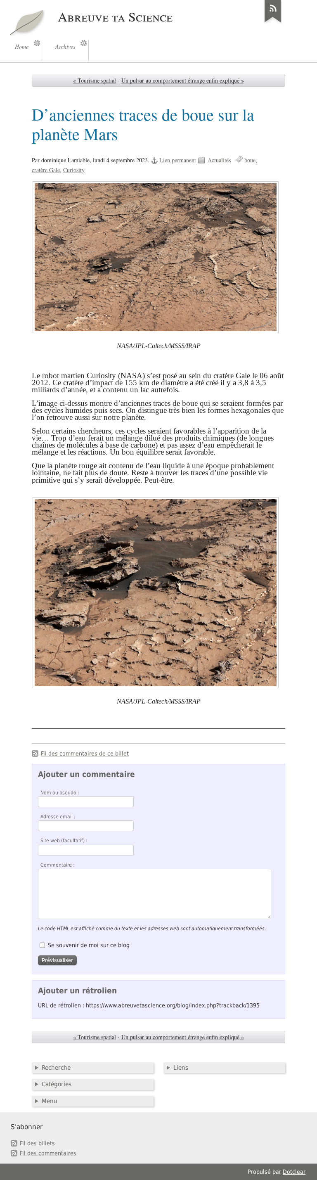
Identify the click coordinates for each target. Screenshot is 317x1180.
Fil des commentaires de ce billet (85, 753)
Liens (180, 1067)
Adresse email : (58, 817)
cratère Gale (46, 170)
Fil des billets (37, 1143)
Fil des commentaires (48, 1153)
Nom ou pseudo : (59, 793)
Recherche (56, 1067)
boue (249, 160)
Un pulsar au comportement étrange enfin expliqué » (182, 80)
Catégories (56, 1084)
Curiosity (74, 170)
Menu (49, 1101)
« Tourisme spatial (94, 80)
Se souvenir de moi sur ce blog (89, 945)
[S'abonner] (273, 22)
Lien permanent (177, 160)
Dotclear (294, 1171)
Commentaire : (57, 865)
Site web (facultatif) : (64, 841)
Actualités (219, 160)
